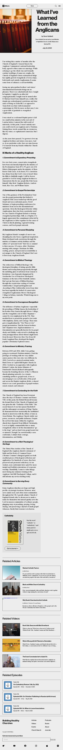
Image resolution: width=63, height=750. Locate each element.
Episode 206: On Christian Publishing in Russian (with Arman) (34, 696)
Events (34, 727)
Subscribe (53, 739)
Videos (34, 723)
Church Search (36, 730)
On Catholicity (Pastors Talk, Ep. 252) (26, 684)
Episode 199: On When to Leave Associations (28, 708)
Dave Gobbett (48, 36)
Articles (34, 720)
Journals (48, 730)
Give (32, 6)
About (47, 727)
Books (47, 723)
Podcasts (48, 720)
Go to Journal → (12, 548)
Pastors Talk (16, 682)
